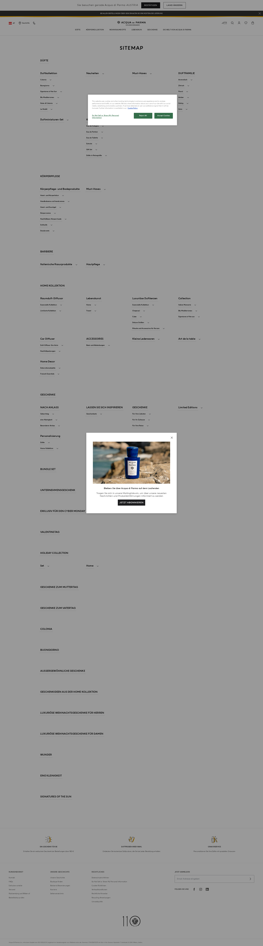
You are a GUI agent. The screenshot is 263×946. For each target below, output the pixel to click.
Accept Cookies (163, 116)
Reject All (143, 116)
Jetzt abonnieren (131, 502)
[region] (132, 110)
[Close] (171, 437)
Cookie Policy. (133, 108)
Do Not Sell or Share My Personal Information (105, 116)
